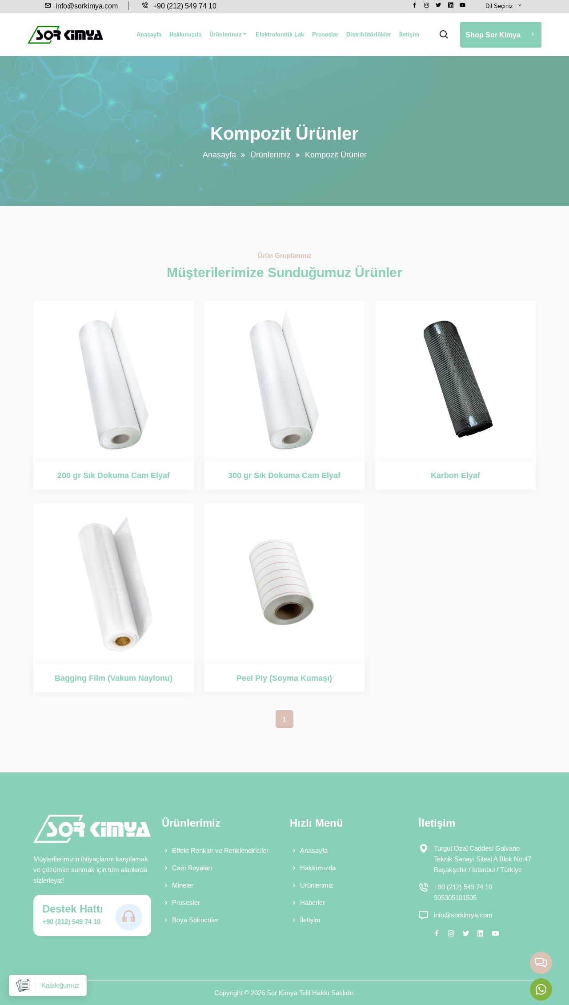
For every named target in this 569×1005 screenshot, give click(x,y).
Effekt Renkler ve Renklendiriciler (220, 850)
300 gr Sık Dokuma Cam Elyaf (284, 475)
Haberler (312, 902)
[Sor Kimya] (65, 35)
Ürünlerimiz (225, 34)
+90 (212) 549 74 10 (183, 6)
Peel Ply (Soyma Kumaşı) (284, 678)
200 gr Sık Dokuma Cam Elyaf (113, 475)
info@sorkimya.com (86, 6)
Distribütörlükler (368, 34)
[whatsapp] (541, 989)
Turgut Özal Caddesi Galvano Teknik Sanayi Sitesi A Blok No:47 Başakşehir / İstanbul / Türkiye (482, 858)
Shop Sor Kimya (493, 35)
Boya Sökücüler (195, 920)
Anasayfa (148, 34)
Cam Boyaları (192, 868)
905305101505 (455, 897)
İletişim (409, 34)
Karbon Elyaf (455, 475)
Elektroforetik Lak (280, 34)
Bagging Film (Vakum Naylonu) (113, 678)
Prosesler (325, 34)
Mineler (182, 885)
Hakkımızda (185, 34)
